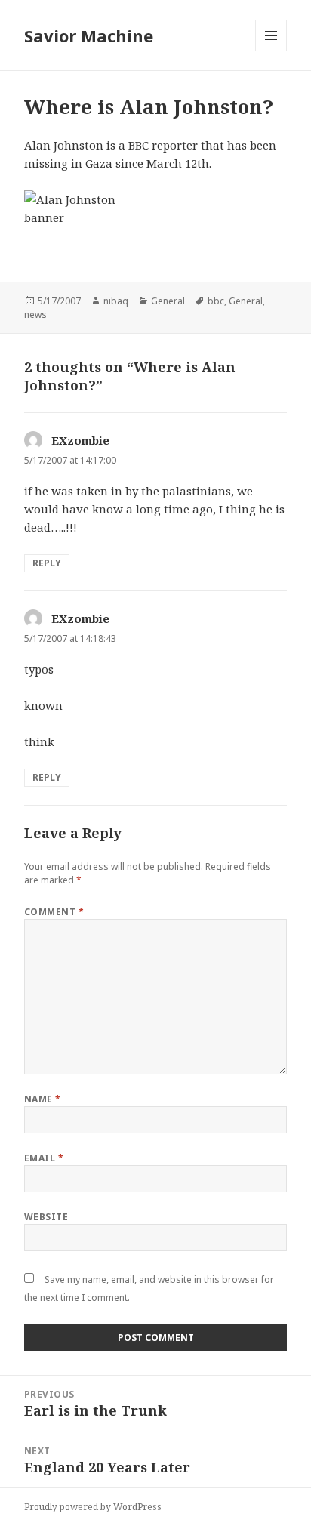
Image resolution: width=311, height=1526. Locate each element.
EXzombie (80, 440)
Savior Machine (88, 35)
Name (42, 1099)
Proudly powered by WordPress (93, 1506)
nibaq (115, 300)
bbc (216, 300)
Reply (46, 562)
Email (43, 1157)
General (168, 300)
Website (46, 1216)
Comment (54, 911)
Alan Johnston (63, 145)
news (35, 314)
